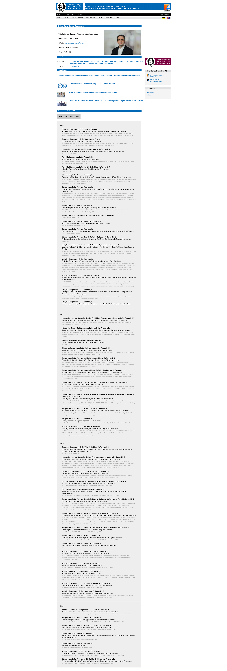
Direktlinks (164, 15)
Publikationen (90, 18)
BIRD (117, 18)
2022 (60, 116)
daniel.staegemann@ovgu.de (75, 43)
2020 (71, 116)
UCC (73, 15)
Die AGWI (108, 18)
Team (72, 18)
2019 (77, 116)
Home (59, 18)
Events (100, 18)
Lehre (66, 18)
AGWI (67, 15)
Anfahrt (149, 95)
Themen (80, 18)
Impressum (150, 92)
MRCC (59, 15)
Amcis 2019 (76, 66)
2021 (66, 116)
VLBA (80, 15)
